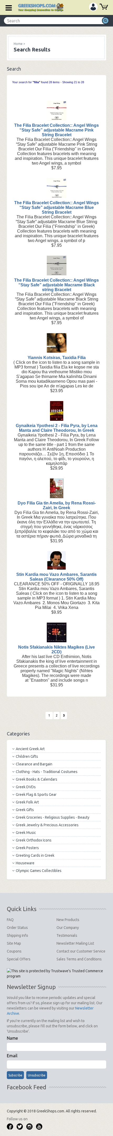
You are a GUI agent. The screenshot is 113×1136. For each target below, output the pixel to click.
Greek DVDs (26, 787)
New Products (67, 920)
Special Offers (18, 959)
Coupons (14, 951)
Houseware (25, 863)
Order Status (17, 927)
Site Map (14, 943)
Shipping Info (17, 935)
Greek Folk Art (27, 802)
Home (18, 43)
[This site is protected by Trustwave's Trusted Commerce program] (56, 973)
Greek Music (26, 832)
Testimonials (66, 935)
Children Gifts (27, 756)
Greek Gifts (25, 810)
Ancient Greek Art (30, 749)
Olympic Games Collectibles (38, 871)
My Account (93, 7)
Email (12, 1056)
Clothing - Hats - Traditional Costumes (47, 772)
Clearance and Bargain (34, 764)
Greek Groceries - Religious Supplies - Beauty (52, 817)
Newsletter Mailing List (75, 943)
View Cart (104, 7)
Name (12, 1038)
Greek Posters (27, 848)
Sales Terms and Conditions (79, 959)
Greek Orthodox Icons (34, 840)
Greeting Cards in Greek (35, 855)
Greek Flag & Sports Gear (36, 794)
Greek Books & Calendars (36, 779)
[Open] (7, 7)
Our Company (67, 927)
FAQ (10, 920)
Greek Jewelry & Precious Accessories (47, 825)
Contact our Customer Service (80, 951)
